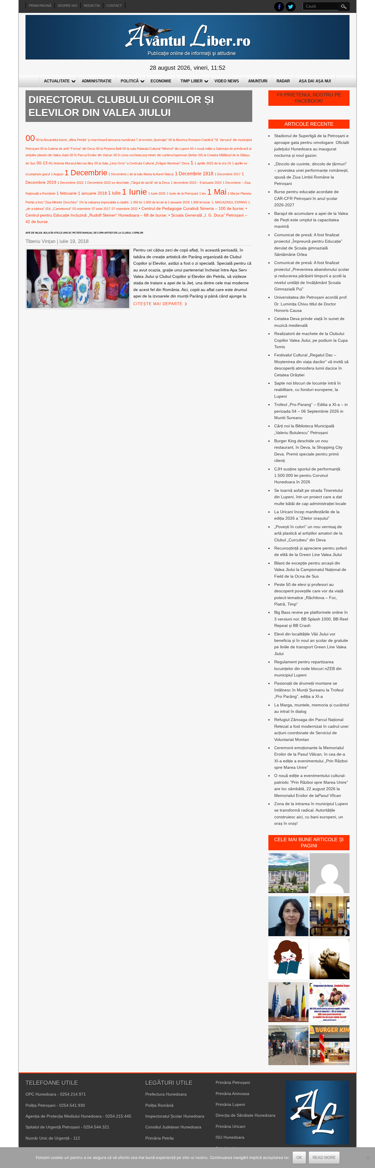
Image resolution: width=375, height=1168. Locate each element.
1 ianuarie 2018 (92, 193)
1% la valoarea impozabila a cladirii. (104, 202)
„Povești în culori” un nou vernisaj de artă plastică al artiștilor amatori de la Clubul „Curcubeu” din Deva (308, 533)
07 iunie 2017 (101, 208)
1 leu (202, 193)
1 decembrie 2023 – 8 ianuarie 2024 (196, 182)
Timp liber (191, 81)
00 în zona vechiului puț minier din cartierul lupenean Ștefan (155, 155)
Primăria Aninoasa (232, 1093)
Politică (130, 81)
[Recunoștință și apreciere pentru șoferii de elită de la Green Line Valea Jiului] (288, 1046)
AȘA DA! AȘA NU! (315, 81)
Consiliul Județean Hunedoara (173, 1127)
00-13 (42, 163)
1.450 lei (136, 202)
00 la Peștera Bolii (108, 148)
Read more (324, 1157)
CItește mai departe (158, 304)
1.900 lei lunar (200, 202)
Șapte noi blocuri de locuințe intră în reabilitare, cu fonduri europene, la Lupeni (307, 390)
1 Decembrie (85, 172)
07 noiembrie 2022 (125, 208)
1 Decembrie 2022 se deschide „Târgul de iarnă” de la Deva (127, 182)
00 (30, 138)
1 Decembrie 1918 (194, 173)
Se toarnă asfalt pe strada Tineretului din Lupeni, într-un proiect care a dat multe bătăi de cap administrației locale (310, 497)
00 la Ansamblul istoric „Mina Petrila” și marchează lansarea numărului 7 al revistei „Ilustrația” (101, 140)
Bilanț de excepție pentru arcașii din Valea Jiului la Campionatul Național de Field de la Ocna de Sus (310, 570)
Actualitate (57, 81)
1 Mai (216, 191)
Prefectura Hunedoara (166, 1094)
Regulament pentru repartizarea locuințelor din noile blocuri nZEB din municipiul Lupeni (308, 668)
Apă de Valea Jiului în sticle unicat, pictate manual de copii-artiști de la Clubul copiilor (84, 233)
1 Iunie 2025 (157, 193)
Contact (114, 5)
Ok (299, 1157)
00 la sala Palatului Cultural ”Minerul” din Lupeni (155, 148)
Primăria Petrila (159, 1138)
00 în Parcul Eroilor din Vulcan (91, 155)
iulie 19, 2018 (73, 241)
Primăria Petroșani (233, 1082)
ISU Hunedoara (230, 1137)
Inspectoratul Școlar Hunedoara (174, 1116)
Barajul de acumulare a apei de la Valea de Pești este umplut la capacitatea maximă (311, 220)
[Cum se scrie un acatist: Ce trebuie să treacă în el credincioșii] (330, 960)
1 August (57, 174)
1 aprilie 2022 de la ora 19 (213, 163)
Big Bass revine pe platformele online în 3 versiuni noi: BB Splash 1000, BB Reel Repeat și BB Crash (311, 619)
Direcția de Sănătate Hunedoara (245, 1115)
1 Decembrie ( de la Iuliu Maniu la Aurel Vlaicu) (141, 174)
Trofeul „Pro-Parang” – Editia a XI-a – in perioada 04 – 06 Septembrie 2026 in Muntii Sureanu (311, 411)
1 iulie (114, 192)
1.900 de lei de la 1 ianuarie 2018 (166, 202)
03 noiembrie (81, 208)
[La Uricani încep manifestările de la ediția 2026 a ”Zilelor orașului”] (288, 1003)
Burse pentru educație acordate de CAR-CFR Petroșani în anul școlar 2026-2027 (306, 198)
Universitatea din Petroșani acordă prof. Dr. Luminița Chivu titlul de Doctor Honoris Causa (311, 304)
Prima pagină (40, 5)
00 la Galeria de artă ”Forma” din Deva (67, 148)
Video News (226, 81)
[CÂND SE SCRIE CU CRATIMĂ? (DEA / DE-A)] (288, 960)
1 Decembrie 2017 (227, 174)
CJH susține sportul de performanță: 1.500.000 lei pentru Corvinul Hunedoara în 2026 (307, 475)
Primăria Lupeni (230, 1104)
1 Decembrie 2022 (70, 182)
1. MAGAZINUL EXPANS (229, 202)
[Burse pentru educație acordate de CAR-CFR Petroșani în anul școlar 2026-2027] (330, 1003)
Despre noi (67, 5)
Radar (283, 81)
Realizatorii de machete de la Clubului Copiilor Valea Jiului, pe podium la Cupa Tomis (311, 340)
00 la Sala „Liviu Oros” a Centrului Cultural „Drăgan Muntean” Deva (141, 163)
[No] (368, 1158)
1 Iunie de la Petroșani (182, 193)
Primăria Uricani (230, 1126)
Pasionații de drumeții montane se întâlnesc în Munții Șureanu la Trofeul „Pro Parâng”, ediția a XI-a (308, 690)
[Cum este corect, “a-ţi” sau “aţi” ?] (330, 874)
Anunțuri (257, 81)
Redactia (92, 5)
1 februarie (67, 193)
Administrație (97, 81)
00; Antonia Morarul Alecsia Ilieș (71, 163)
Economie (161, 81)
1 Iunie (134, 191)
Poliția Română (159, 1105)
